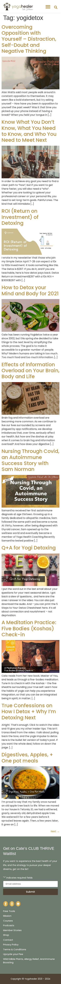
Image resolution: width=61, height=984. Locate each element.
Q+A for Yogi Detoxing (29, 547)
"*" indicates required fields (18, 878)
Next (55, 831)
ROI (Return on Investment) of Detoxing (20, 217)
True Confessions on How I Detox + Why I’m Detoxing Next (29, 711)
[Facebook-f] (5, 903)
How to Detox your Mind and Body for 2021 (30, 290)
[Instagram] (11, 903)
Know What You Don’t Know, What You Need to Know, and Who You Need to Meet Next (29, 130)
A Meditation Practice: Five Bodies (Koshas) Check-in (29, 628)
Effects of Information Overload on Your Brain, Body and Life (30, 370)
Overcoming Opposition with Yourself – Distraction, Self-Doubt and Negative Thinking (29, 39)
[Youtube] (18, 903)
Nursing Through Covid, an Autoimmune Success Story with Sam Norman (30, 460)
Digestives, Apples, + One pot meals (27, 757)
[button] (48, 7)
